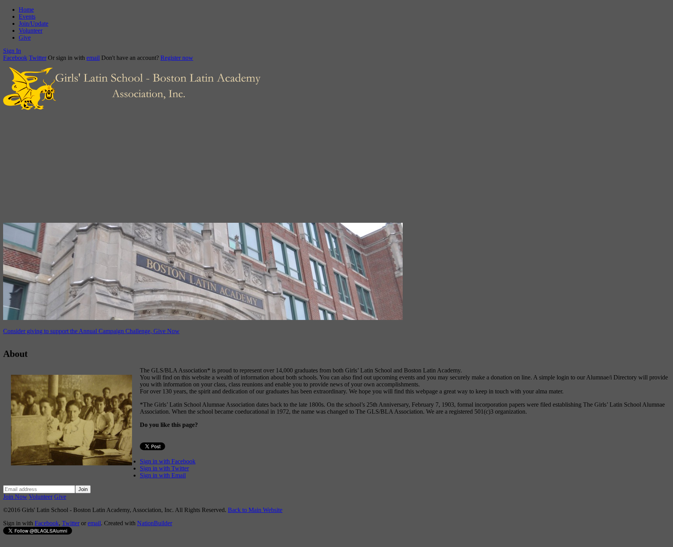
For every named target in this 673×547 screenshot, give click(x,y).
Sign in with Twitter (164, 468)
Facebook (15, 57)
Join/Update (33, 23)
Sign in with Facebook (168, 461)
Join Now (15, 496)
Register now (176, 57)
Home (26, 9)
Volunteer (30, 30)
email (93, 57)
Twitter (37, 57)
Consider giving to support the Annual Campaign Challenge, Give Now (91, 331)
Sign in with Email (163, 475)
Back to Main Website (255, 510)
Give (25, 37)
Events (27, 16)
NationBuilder (154, 523)
